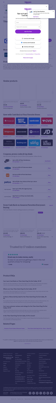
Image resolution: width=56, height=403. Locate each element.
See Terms (36, 16)
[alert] (41, 14)
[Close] (53, 11)
